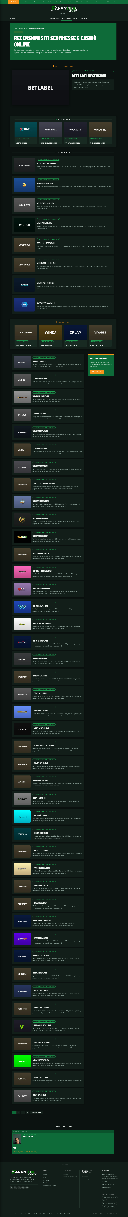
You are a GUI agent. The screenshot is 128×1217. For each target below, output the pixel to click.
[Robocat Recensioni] (22, 939)
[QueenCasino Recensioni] (22, 921)
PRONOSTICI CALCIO (31, 1151)
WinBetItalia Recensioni (49, 143)
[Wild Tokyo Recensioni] (22, 589)
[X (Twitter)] (11, 1187)
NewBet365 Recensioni (41, 868)
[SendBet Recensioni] (22, 781)
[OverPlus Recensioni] (22, 886)
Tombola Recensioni (40, 833)
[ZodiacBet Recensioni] (24, 245)
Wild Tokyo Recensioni (41, 588)
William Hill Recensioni (42, 623)
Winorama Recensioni (41, 396)
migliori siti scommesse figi (29, 1)
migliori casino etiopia (45, 1)
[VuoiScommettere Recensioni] (22, 484)
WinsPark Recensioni (41, 536)
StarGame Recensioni (41, 990)
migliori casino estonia (118, 1)
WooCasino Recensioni (72, 143)
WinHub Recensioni (44, 223)
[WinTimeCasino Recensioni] (22, 572)
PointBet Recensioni (40, 1077)
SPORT (21, 1151)
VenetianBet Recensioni (42, 850)
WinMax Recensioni (40, 361)
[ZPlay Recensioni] (75, 332)
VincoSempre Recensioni (24, 346)
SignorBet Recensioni (41, 955)
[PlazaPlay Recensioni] (22, 729)
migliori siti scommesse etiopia (63, 1)
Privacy (21, 1213)
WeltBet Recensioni (40, 518)
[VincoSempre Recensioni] (26, 332)
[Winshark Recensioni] (22, 502)
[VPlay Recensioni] (22, 415)
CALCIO (16, 1151)
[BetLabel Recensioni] (40, 87)
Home (15, 28)
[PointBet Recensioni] (22, 1079)
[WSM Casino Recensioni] (24, 165)
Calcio (45, 1174)
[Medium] (19, 1187)
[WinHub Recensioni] (24, 225)
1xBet (104, 1200)
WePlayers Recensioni (41, 553)
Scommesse (54, 18)
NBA (44, 1177)
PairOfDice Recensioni (41, 1060)
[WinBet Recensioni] (22, 659)
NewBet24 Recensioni (41, 693)
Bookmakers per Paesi (109, 1197)
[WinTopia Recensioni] (22, 607)
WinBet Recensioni (40, 658)
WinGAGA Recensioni (45, 183)
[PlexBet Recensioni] (22, 904)
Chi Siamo (104, 1181)
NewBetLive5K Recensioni (42, 1043)
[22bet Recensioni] (26, 129)
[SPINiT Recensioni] (22, 799)
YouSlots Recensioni (45, 203)
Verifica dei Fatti (48, 1213)
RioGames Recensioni (40, 763)
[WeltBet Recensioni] (22, 519)
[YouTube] (15, 1187)
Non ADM (111, 1206)
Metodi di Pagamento (109, 1203)
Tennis (45, 1183)
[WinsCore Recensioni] (22, 467)
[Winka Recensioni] (50, 332)
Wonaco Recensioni (40, 676)
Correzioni (37, 1213)
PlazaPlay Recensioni (41, 728)
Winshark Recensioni (41, 501)
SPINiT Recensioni (39, 798)
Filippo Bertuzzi (27, 1137)
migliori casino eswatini (82, 1)
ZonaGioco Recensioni (46, 303)
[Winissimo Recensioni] (24, 285)
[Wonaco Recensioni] (22, 677)
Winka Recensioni (46, 346)
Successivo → (36, 1112)
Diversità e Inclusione (63, 1213)
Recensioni (66, 18)
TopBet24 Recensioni (41, 1008)
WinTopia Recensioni (40, 606)
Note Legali (13, 1213)
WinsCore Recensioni (41, 466)
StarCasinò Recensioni (41, 815)
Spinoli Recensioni (40, 973)
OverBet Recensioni (40, 711)
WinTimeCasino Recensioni (42, 571)
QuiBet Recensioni (39, 1095)
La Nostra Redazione (108, 1184)
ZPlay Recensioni (71, 346)
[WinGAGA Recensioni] (24, 185)
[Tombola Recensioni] (22, 834)
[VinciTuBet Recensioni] (24, 265)
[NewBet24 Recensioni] (22, 694)
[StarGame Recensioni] (22, 991)
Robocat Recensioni (40, 938)
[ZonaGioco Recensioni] (24, 305)
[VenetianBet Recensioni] (22, 851)
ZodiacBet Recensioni (46, 243)
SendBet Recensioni (40, 780)
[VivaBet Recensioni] (100, 332)
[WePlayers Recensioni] (22, 554)
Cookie (29, 1213)
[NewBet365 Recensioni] (22, 869)
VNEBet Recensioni (40, 379)
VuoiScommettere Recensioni (44, 483)
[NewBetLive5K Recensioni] (22, 1044)
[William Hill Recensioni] (22, 624)
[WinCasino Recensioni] (100, 129)
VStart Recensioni (40, 448)
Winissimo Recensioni (45, 283)
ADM (104, 1206)
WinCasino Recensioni (97, 143)
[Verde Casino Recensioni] (22, 1026)
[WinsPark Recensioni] (22, 537)
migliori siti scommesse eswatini (100, 1)
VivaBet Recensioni (96, 346)
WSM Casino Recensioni (46, 163)
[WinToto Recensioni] (22, 642)
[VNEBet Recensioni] (22, 380)
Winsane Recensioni (40, 431)
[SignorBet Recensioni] (22, 956)
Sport (75, 18)
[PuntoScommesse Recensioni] (22, 747)
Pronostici (46, 1180)
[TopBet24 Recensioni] (22, 1009)
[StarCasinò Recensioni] (22, 816)
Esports (83, 18)
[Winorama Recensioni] (22, 397)
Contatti (104, 1190)
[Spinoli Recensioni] (22, 974)
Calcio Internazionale (49, 1185)
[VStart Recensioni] (22, 449)
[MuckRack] (23, 1187)
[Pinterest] (27, 1187)
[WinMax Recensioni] (22, 362)
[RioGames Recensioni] (22, 764)
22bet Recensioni (21, 143)
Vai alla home (97, 371)
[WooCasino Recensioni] (75, 129)
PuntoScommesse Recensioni (43, 745)
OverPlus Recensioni (40, 885)
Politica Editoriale (107, 1187)
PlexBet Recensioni (40, 903)
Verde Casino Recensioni (42, 1025)
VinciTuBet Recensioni (46, 263)
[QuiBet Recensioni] (22, 1096)
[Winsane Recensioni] (22, 432)
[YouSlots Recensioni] (24, 205)
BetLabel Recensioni (89, 75)
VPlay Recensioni (39, 413)
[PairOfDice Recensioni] (22, 1061)
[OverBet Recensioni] (22, 712)
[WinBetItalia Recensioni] (50, 129)
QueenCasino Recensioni (42, 920)
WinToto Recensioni (40, 641)
